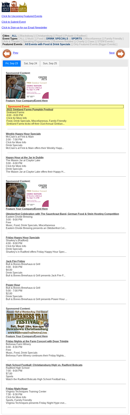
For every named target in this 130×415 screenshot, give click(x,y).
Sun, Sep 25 (50, 63)
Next (111, 52)
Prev (15, 52)
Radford (81, 35)
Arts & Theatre (12, 41)
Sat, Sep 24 (30, 63)
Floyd (59, 35)
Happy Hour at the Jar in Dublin (25, 157)
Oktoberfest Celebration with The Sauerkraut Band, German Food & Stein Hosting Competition (62, 214)
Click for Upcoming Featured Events (22, 16)
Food (40, 38)
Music (30, 38)
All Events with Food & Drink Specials (47, 44)
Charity (80, 41)
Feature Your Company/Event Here (27, 100)
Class (91, 41)
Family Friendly (113, 38)
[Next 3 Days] (120, 52)
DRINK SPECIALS (57, 38)
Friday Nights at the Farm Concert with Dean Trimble (37, 341)
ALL (14, 35)
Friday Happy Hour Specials (23, 237)
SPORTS (76, 38)
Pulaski (69, 35)
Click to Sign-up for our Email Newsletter (24, 27)
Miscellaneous (93, 38)
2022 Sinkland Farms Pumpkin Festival (29, 109)
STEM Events (105, 41)
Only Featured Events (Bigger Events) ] (95, 44)
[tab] (12, 63)
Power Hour (13, 285)
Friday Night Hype (17, 388)
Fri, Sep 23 (12, 63)
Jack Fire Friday (15, 261)
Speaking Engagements (36, 41)
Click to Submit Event (14, 22)
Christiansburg (44, 35)
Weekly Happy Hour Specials (23, 133)
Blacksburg (26, 35)
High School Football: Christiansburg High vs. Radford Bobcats (44, 365)
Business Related (63, 41)
